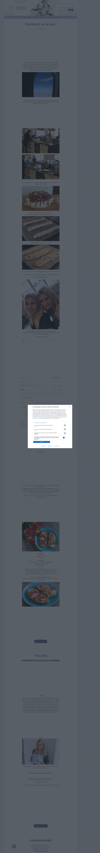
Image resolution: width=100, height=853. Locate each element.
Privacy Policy (56, 446)
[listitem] (50, 422)
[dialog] (50, 426)
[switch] (64, 425)
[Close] (70, 407)
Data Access (50, 446)
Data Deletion (43, 446)
